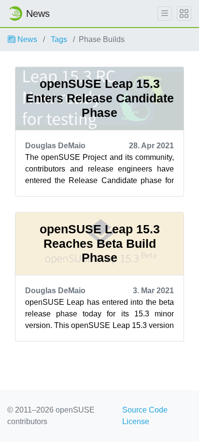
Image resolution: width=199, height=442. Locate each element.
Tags (59, 39)
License (135, 421)
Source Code (145, 410)
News (26, 39)
